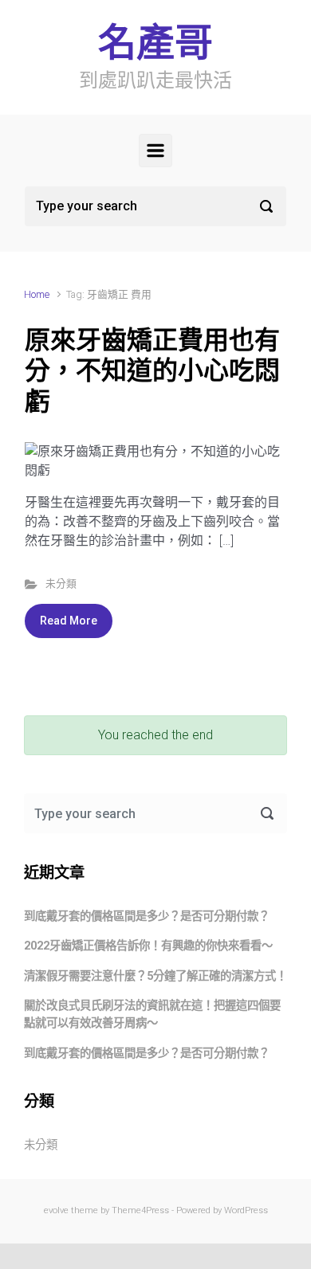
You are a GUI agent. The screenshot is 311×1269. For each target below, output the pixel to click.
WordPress (246, 1210)
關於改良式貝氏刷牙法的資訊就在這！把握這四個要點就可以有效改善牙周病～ (152, 1014)
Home (36, 294)
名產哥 (155, 42)
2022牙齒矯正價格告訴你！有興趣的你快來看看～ (148, 946)
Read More (68, 620)
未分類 (61, 583)
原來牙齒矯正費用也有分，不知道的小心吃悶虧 (152, 371)
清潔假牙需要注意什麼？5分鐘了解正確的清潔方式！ (155, 976)
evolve (56, 1210)
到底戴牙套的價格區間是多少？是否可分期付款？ (147, 916)
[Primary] (155, 150)
